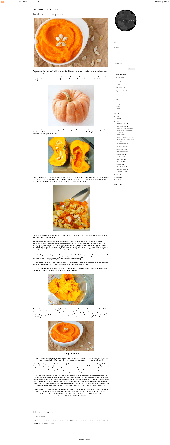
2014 (117, 116)
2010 (117, 177)
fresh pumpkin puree (48, 14)
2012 (117, 121)
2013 (117, 119)
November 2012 (122, 126)
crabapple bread (120, 87)
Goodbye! (118, 84)
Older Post (106, 420)
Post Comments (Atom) (47, 423)
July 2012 (120, 156)
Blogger (88, 439)
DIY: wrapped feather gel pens (124, 81)
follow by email (118, 63)
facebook (116, 47)
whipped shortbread (121, 91)
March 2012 (120, 166)
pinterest (116, 53)
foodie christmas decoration (125, 128)
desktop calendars (121, 104)
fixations (118, 106)
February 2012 (121, 169)
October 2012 (121, 149)
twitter (115, 42)
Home (71, 420)
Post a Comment (40, 416)
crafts (117, 99)
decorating (118, 101)
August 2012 (121, 154)
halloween (43, 404)
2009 (117, 179)
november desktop (122, 146)
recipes (49, 404)
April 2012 (120, 164)
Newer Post (37, 420)
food (39, 404)
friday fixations (121, 134)
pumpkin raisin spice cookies (125, 137)
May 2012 (120, 161)
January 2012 (121, 171)
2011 (117, 174)
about (115, 37)
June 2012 (120, 159)
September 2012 (122, 151)
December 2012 (122, 123)
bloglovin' (116, 58)
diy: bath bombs (120, 77)
